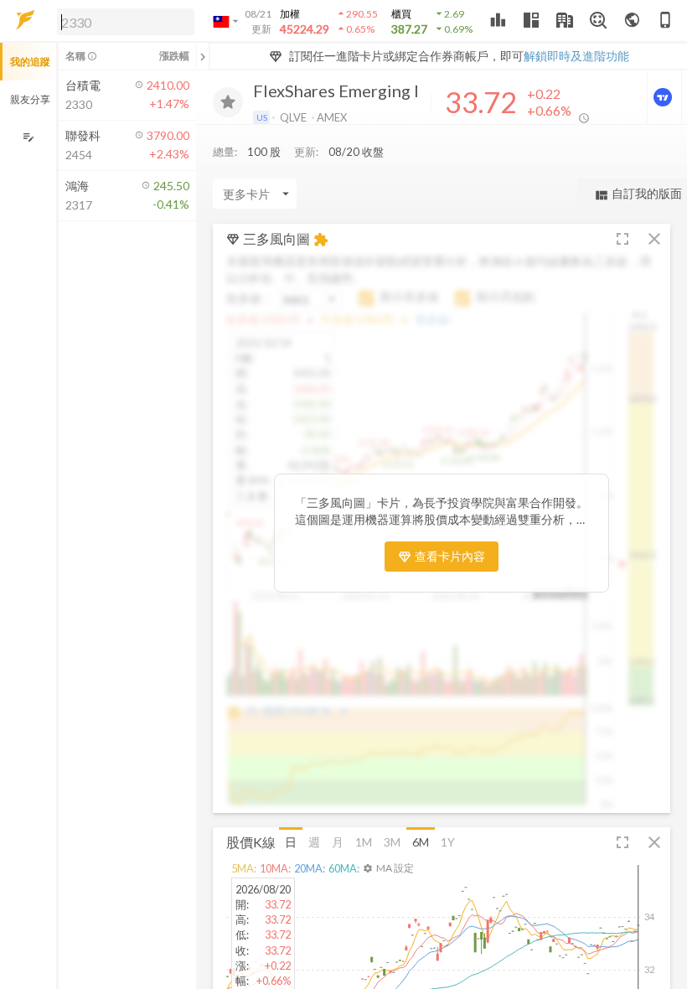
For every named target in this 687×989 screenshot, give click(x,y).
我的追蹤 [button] (30, 61)
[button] (122, 21)
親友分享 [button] (30, 99)
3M (392, 842)
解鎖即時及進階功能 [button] (576, 56)
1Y (448, 842)
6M (420, 842)
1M (363, 842)
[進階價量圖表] (664, 97)
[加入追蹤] (228, 102)
